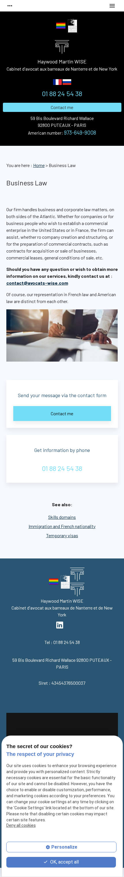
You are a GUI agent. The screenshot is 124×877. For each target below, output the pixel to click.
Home (39, 165)
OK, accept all (64, 862)
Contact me (62, 107)
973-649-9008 (80, 132)
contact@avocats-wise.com (37, 283)
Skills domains (62, 517)
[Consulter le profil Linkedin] (50, 26)
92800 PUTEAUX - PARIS (62, 121)
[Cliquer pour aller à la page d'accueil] (77, 583)
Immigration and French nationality (62, 526)
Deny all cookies (21, 825)
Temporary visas (62, 535)
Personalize (64, 847)
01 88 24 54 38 (62, 93)
